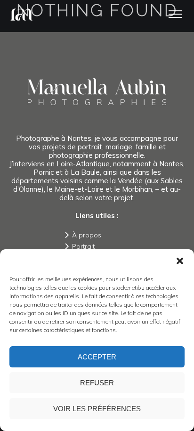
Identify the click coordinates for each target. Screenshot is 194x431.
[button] (180, 261)
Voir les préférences (97, 409)
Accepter (97, 357)
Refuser (97, 383)
